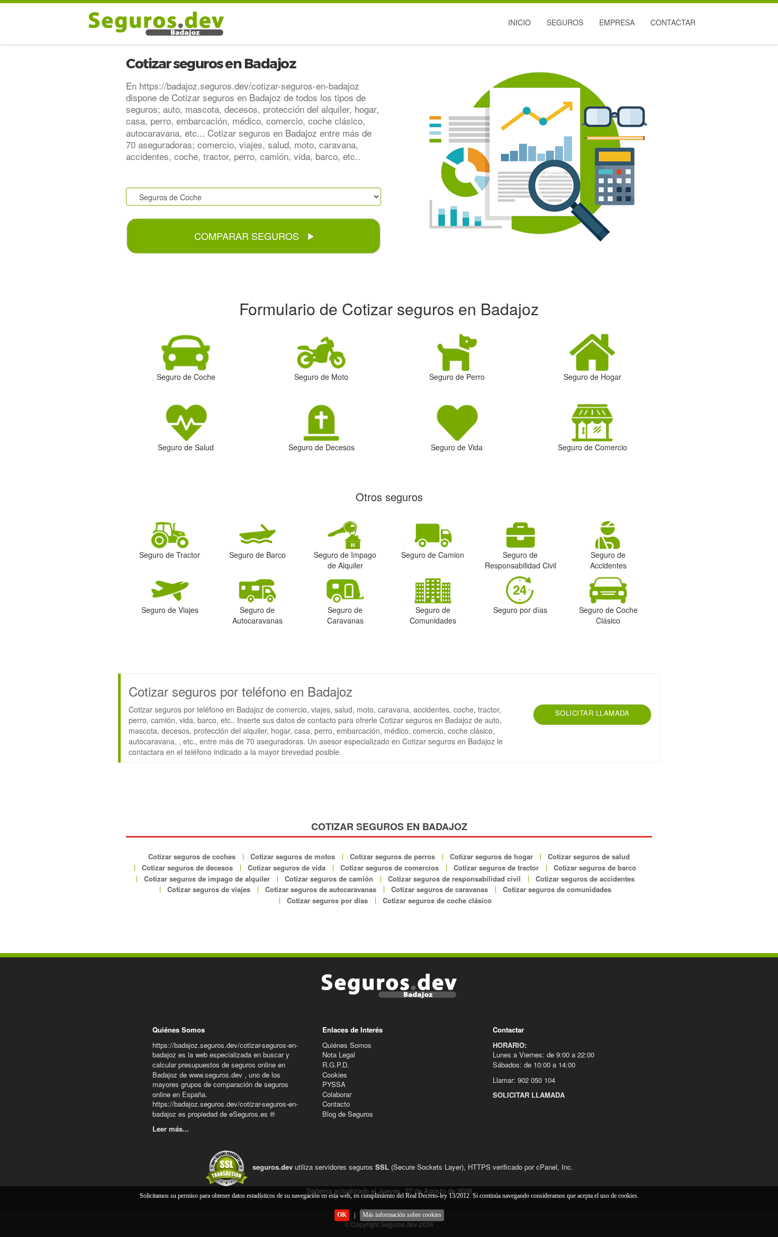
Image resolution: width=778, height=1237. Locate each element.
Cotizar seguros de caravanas (439, 889)
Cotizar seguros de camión (329, 879)
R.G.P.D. (335, 1065)
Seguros (565, 22)
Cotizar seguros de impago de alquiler (207, 879)
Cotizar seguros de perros (392, 856)
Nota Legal (338, 1054)
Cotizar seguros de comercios (389, 867)
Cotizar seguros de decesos (187, 867)
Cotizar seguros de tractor (496, 867)
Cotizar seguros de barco (595, 867)
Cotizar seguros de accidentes (585, 879)
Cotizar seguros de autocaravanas (320, 889)
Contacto (336, 1104)
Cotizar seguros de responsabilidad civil (454, 879)
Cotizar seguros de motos (292, 856)
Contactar (672, 22)
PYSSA (334, 1084)
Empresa (617, 22)
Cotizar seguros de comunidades (557, 889)
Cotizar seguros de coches (192, 856)
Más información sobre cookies (402, 1214)
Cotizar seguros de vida (286, 867)
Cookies (334, 1075)
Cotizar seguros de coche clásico (437, 900)
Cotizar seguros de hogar (491, 856)
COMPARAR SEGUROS (248, 236)
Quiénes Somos (347, 1045)
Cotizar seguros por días (327, 900)
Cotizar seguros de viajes (208, 889)
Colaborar (336, 1094)
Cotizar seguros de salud (589, 856)
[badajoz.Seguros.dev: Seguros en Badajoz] (153, 24)
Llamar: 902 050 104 (524, 1080)
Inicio (519, 22)
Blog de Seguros (347, 1114)
